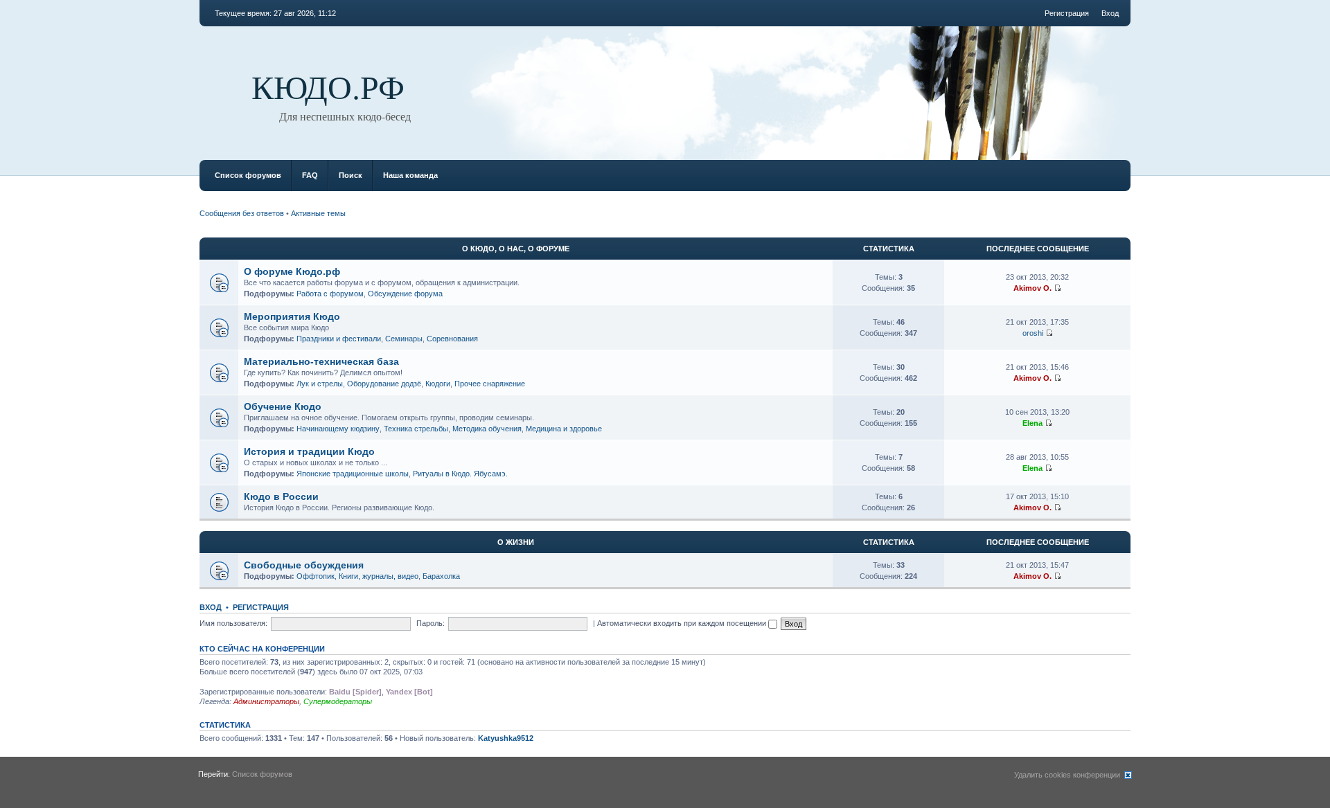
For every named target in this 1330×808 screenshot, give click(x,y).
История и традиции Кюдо (309, 451)
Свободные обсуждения (304, 565)
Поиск (350, 175)
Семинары (404, 338)
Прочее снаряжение (489, 383)
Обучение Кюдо (282, 406)
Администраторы (266, 701)
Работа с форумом (330, 293)
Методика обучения (487, 428)
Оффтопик (315, 576)
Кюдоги (437, 383)
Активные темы (318, 213)
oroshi (1032, 333)
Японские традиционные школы (352, 473)
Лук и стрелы (319, 383)
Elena (1032, 423)
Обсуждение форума (405, 293)
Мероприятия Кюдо (292, 316)
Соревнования (452, 338)
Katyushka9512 (505, 738)
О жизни (515, 542)
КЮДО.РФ (328, 86)
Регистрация (1067, 13)
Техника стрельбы (416, 428)
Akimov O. (1032, 288)
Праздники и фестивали (338, 338)
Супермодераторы (337, 701)
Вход (1110, 13)
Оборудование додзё (384, 383)
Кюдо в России (281, 496)
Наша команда (410, 175)
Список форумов (248, 175)
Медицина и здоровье (564, 428)
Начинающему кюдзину (338, 428)
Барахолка (441, 576)
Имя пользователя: (233, 623)
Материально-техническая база (321, 361)
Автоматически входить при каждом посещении (682, 623)
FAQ (310, 175)
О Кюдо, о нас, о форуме (515, 248)
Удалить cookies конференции (1067, 775)
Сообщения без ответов (242, 213)
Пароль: (430, 623)
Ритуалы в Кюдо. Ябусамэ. (460, 473)
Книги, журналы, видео (378, 576)
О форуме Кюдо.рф (292, 271)
